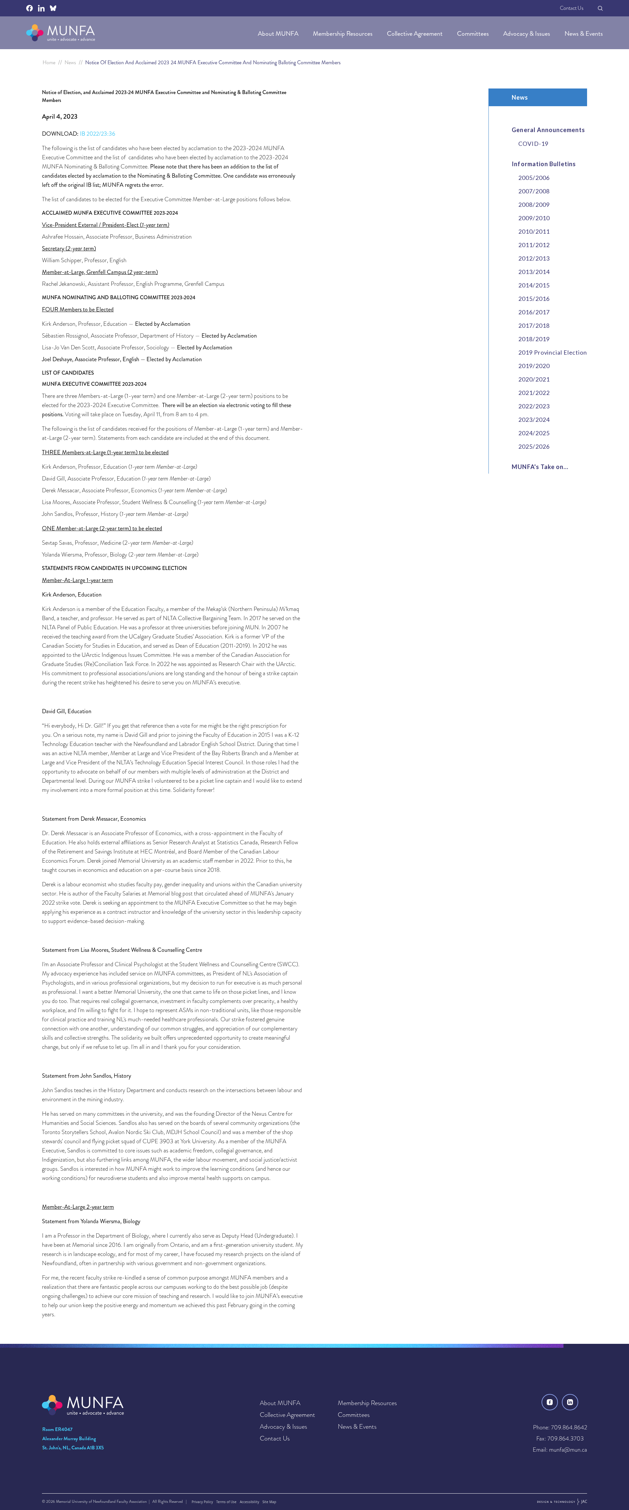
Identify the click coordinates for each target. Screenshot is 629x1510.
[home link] (60, 32)
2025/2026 (533, 446)
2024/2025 (533, 433)
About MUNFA (279, 33)
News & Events (583, 33)
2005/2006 (533, 177)
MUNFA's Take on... (540, 466)
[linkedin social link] (41, 8)
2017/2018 (533, 325)
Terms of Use (226, 1502)
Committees (473, 33)
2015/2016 (533, 298)
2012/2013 (533, 258)
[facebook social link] (29, 8)
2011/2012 (533, 244)
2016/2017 (533, 312)
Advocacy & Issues (527, 33)
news (70, 62)
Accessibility (249, 1502)
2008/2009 (533, 204)
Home (49, 62)
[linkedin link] (570, 1402)
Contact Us (571, 8)
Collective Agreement (415, 33)
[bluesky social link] (53, 8)
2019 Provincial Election (552, 352)
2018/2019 (533, 339)
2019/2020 (533, 365)
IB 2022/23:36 (97, 133)
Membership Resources (343, 33)
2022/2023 (533, 406)
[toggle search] (600, 8)
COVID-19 (533, 143)
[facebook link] (550, 1402)
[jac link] (562, 1502)
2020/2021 (533, 379)
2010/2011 (533, 231)
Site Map (269, 1502)
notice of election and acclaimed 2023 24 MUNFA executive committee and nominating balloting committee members (213, 62)
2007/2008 (533, 191)
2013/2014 (533, 271)
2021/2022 (533, 392)
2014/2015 (533, 285)
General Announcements (548, 129)
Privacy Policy (202, 1502)
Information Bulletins (544, 163)
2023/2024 (533, 419)
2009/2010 (533, 218)
